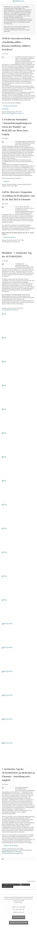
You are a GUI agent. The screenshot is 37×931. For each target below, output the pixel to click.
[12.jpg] (18, 539)
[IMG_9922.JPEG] (18, 706)
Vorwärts (5, 886)
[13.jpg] (18, 562)
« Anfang (5, 884)
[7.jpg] (18, 467)
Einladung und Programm (10, 106)
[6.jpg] (18, 443)
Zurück (11, 884)
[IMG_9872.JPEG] (18, 634)
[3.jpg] (18, 372)
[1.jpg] (18, 324)
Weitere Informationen (9, 237)
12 (28, 884)
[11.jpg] (18, 515)
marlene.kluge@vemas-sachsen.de (14, 113)
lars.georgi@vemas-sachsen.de (10, 310)
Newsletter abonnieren (18, 917)
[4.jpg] (18, 396)
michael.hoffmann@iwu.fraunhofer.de (12, 853)
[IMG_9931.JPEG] (18, 753)
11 (26, 884)
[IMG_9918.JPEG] (18, 682)
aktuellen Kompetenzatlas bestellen (18, 922)
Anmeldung (5, 109)
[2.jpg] (18, 348)
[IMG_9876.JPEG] (18, 658)
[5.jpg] (18, 419)
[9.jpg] (18, 491)
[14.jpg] (18, 586)
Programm (6, 181)
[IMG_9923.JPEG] (18, 729)
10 (23, 884)
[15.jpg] (18, 610)
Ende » (11, 886)
